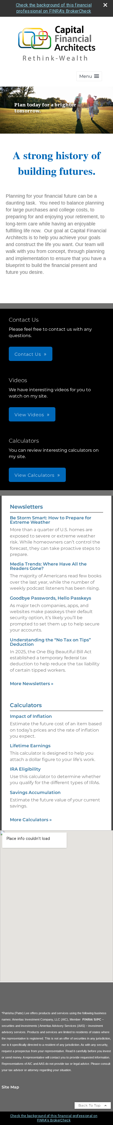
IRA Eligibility (25, 769)
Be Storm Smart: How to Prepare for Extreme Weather (50, 520)
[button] (89, 76)
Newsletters (26, 506)
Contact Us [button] (28, 354)
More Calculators (31, 819)
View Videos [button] (29, 414)
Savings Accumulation (35, 792)
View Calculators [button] (35, 475)
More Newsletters (31, 683)
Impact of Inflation (31, 716)
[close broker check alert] (105, 5)
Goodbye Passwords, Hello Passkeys (50, 598)
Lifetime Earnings (30, 745)
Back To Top (90, 1105)
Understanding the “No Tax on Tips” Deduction (50, 642)
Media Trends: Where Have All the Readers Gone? (48, 566)
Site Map (10, 1087)
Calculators (26, 705)
